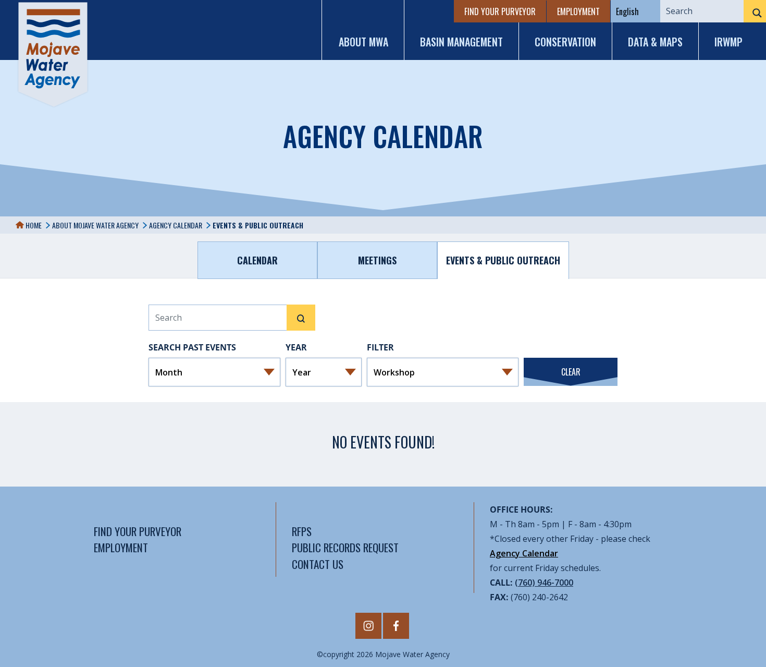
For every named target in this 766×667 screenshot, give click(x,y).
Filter (380, 347)
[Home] (53, 54)
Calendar (257, 260)
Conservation (565, 42)
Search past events (192, 347)
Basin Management (461, 42)
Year (296, 347)
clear (570, 372)
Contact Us (317, 564)
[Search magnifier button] (755, 13)
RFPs (302, 531)
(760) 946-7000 (544, 582)
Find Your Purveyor (500, 11)
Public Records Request (345, 547)
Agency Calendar (175, 225)
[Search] (301, 318)
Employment (578, 11)
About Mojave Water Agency (95, 225)
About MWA (363, 42)
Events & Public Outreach (503, 260)
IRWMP (728, 42)
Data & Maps (655, 42)
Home (33, 225)
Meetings (377, 260)
